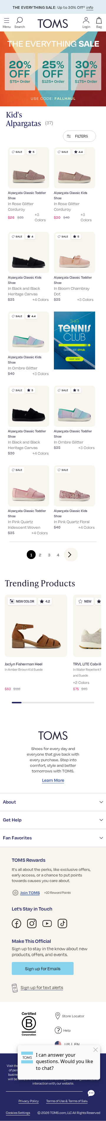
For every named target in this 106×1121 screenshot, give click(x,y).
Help (67, 1030)
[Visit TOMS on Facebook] (16, 923)
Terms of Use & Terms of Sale (67, 1101)
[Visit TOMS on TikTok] (62, 923)
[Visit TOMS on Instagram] (32, 923)
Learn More (53, 780)
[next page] (66, 555)
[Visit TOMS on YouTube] (47, 923)
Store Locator (73, 1015)
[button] (79, 136)
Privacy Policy (29, 1101)
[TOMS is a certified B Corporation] (29, 1024)
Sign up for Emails (42, 968)
